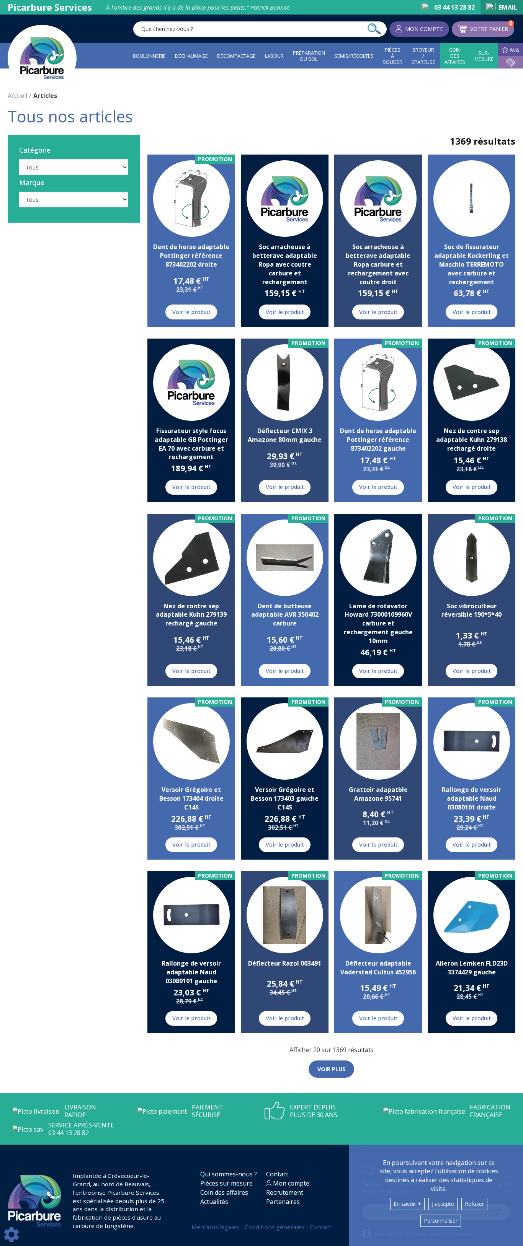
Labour (274, 55)
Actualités (214, 1202)
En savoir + (407, 1203)
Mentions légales (216, 1227)
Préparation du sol (309, 55)
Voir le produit (191, 312)
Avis (515, 49)
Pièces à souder (392, 55)
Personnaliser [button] (441, 1220)
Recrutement (284, 1192)
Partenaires (283, 1202)
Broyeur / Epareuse (423, 55)
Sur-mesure (484, 55)
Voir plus (331, 1069)
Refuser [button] (474, 1203)
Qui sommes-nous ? (228, 1174)
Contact (277, 1174)
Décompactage (236, 55)
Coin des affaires (455, 55)
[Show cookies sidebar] (11, 1234)
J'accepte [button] (443, 1203)
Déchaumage (191, 55)
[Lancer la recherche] (374, 29)
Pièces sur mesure (226, 1183)
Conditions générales (275, 1227)
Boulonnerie (149, 55)
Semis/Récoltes (354, 55)
